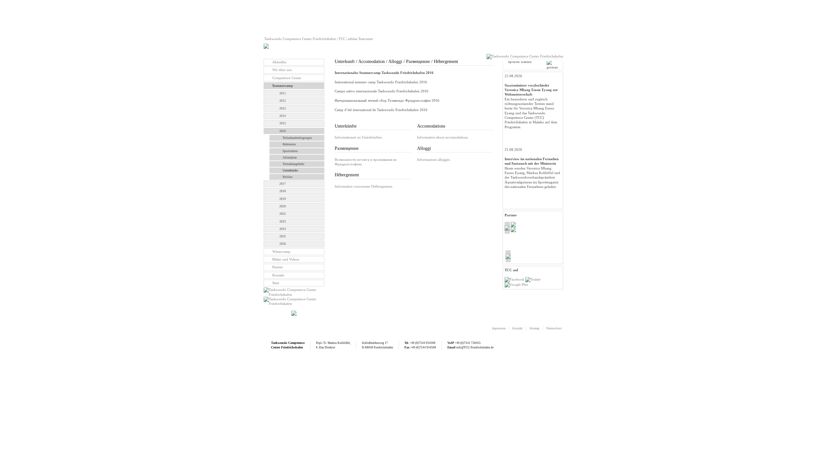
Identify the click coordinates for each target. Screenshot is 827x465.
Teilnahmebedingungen (297, 138)
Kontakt (278, 275)
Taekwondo (279, 343)
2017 (282, 183)
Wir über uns (282, 70)
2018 (282, 191)
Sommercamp (282, 86)
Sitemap (534, 328)
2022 (282, 213)
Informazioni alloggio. (434, 159)
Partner (277, 267)
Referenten (289, 144)
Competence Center (286, 78)
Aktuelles (279, 62)
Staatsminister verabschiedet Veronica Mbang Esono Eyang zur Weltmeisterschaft (531, 90)
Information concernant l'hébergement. (364, 186)
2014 (282, 116)
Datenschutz (554, 328)
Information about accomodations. (443, 137)
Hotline (287, 177)
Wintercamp (281, 251)
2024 (282, 229)
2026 (282, 243)
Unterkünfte (290, 170)
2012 (282, 100)
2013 (282, 108)
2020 (282, 206)
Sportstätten (290, 151)
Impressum (499, 328)
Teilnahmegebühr (293, 164)
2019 (282, 199)
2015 (282, 123)
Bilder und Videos (285, 259)
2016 (282, 131)
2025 (282, 236)
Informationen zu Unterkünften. (359, 137)
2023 (282, 221)
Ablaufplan (290, 157)
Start (275, 283)
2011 (282, 93)
